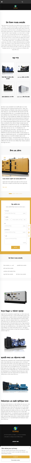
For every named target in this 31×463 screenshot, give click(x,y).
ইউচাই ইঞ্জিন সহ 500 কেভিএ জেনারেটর (8, 77)
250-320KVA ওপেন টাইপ (8, 96)
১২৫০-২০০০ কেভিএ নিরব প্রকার (23, 96)
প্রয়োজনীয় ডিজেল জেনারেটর (21, 265)
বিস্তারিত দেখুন (8, 68)
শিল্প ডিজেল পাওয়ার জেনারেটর (21, 274)
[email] (29, 236)
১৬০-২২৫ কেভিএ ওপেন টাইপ (23, 77)
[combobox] (8, 219)
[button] (10, 193)
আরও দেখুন (5, 187)
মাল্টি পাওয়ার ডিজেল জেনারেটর (8, 268)
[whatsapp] (29, 232)
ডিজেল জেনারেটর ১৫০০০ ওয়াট (8, 265)
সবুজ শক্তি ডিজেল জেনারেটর (8, 274)
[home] (15, 6)
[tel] (29, 229)
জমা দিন (15, 247)
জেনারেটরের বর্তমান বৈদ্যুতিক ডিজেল (9, 271)
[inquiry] (29, 225)
